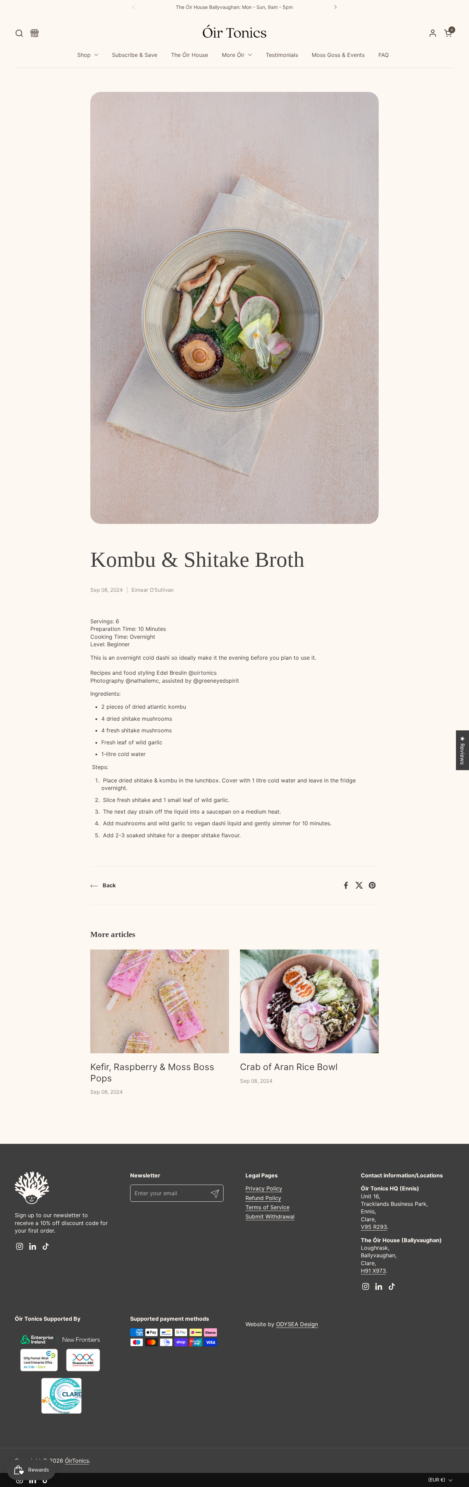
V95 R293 (374, 1226)
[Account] (432, 33)
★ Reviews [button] (462, 750)
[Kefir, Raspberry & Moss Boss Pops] (159, 1001)
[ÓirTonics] (235, 33)
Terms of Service (267, 1207)
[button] (19, 33)
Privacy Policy (263, 1188)
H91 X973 (373, 1270)
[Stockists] (34, 33)
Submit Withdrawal (270, 1216)
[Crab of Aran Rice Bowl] (309, 1001)
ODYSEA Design (297, 1324)
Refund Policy (263, 1198)
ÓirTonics (77, 1460)
